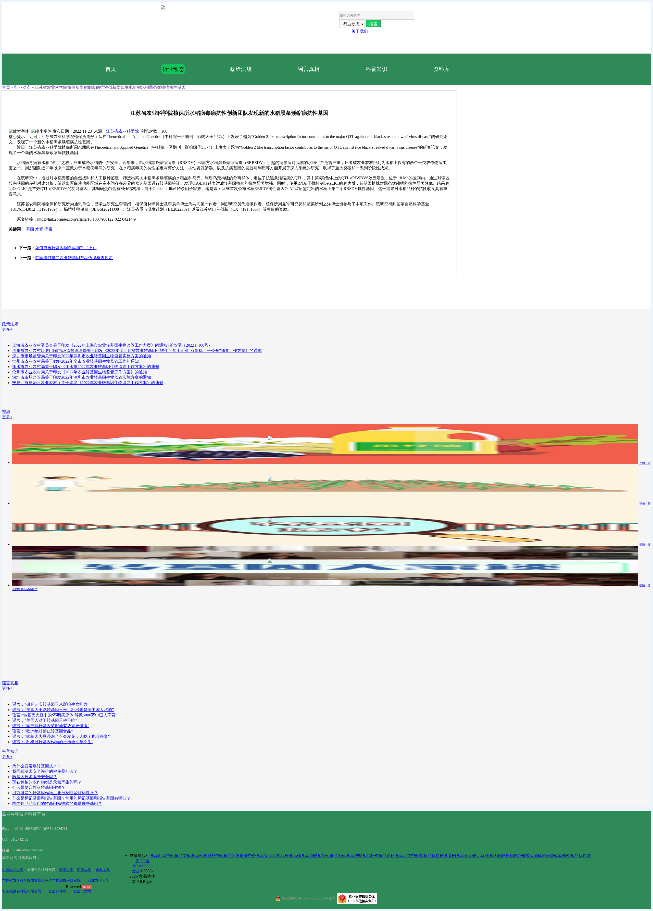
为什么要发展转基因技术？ (36, 766)
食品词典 (309, 855)
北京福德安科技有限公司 (21, 891)
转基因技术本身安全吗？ (34, 777)
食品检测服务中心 (207, 855)
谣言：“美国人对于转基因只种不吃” (44, 720)
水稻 (39, 229)
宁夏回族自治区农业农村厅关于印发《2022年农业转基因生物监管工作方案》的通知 (87, 383)
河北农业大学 (98, 880)
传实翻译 (533, 855)
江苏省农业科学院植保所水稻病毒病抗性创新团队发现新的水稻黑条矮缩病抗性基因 (110, 87)
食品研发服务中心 (239, 855)
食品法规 (354, 855)
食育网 (450, 855)
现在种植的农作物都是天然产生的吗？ (47, 782)
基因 (30, 229)
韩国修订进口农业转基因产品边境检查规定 (74, 258)
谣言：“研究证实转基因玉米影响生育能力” (50, 704)
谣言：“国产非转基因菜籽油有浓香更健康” (50, 726)
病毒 (48, 229)
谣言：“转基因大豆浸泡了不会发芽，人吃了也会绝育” (61, 736)
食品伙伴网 (57, 891)
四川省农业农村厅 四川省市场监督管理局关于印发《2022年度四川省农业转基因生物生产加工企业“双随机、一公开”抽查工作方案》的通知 (137, 350)
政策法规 (241, 69)
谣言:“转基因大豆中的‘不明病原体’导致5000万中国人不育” (64, 715)
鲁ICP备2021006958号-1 (142, 866)
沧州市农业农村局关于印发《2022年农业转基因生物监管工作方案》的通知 (79, 372)
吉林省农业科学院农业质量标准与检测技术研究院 (41, 880)
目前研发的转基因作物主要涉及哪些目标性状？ (55, 793)
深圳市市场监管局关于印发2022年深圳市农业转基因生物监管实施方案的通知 (81, 356)
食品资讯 (338, 855)
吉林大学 (103, 870)
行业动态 (173, 69)
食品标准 (370, 855)
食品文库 (182, 855)
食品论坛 (387, 855)
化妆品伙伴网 (431, 855)
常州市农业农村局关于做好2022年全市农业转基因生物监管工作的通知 (75, 361)
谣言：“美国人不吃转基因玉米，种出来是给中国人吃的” (63, 709)
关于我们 (353, 31)
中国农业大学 (12, 870)
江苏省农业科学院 (122, 131)
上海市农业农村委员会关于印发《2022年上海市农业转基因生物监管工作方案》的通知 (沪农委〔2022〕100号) (111, 345)
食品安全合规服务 (272, 855)
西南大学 (84, 870)
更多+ (7, 329)
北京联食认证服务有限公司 (500, 855)
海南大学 (66, 870)
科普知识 (376, 69)
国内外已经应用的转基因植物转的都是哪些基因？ (57, 803)
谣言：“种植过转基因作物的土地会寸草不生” (52, 742)
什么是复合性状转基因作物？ (38, 787)
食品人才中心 (407, 855)
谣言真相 (308, 69)
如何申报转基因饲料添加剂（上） (65, 248)
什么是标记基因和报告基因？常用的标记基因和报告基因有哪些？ (71, 798)
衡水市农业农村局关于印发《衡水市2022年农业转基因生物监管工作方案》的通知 (85, 366)
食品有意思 (82, 891)
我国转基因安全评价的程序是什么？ (45, 771)
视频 (6, 411)
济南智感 (550, 855)
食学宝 (323, 855)
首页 (110, 69)
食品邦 (295, 855)
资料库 (441, 69)
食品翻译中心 (162, 855)
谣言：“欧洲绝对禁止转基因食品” (42, 731)
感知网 (564, 855)
